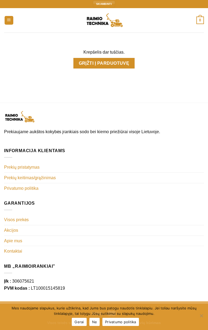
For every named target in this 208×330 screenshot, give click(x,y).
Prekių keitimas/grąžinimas (30, 177)
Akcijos (11, 230)
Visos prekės (16, 219)
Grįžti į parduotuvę (104, 63)
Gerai (79, 322)
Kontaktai (13, 251)
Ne (94, 322)
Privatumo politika (21, 188)
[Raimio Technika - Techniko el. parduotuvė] (104, 20)
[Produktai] (9, 20)
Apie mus (13, 240)
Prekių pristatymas (22, 167)
